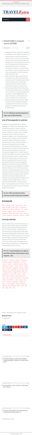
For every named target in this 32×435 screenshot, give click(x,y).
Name (3, 276)
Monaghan (5, 213)
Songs (20, 280)
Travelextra (6, 48)
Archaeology (23, 260)
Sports (4, 282)
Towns (4, 283)
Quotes (12, 278)
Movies (19, 274)
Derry (3, 207)
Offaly (10, 213)
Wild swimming (12, 285)
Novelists (12, 276)
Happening (15, 268)
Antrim (3, 205)
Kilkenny (17, 209)
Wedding (4, 285)
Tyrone (4, 215)
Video (8, 283)
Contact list (15, 264)
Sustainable (15, 282)
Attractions (5, 262)
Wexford (22, 215)
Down (12, 207)
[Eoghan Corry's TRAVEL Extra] (16, 12)
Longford (9, 211)
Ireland (28, 48)
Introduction (5, 260)
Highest (26, 268)
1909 (7, 288)
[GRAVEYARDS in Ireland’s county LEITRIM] (16, 32)
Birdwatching (17, 262)
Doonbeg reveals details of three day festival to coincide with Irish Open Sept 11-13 (15, 411)
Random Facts (18, 278)
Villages (12, 283)
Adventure (11, 260)
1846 (26, 285)
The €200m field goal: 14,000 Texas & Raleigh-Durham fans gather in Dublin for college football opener (15, 360)
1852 (3, 288)
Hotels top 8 (24, 270)
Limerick (4, 211)
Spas (24, 280)
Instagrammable (17, 272)
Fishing (16, 266)
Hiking (3, 270)
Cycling (21, 264)
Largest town (5, 274)
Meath (22, 211)
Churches (9, 264)
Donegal (8, 207)
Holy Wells (13, 270)
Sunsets (9, 282)
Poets (3, 278)
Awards (10, 262)
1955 (10, 288)
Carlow (13, 205)
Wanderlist (23, 283)
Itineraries (24, 272)
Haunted (21, 268)
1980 (13, 288)
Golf (3, 268)
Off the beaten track (20, 276)
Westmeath (16, 215)
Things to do (22, 282)
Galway (4, 209)
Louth (14, 211)
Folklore (21, 266)
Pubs (7, 278)
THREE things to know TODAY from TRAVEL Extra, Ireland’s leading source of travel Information (16, 4)
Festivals (11, 266)
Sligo (21, 213)
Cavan (17, 205)
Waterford (9, 215)
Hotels (18, 270)
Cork (25, 205)
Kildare (12, 209)
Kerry (8, 209)
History (8, 270)
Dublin (17, 207)
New (7, 276)
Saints (16, 280)
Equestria (4, 266)
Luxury (11, 274)
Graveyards (8, 268)
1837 (22, 285)
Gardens (26, 266)
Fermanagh (22, 207)
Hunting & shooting (7, 272)
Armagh (8, 205)
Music (23, 274)
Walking (17, 283)
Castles (4, 264)
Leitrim (26, 209)
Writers (18, 285)
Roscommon (16, 213)
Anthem (17, 260)
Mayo (18, 211)
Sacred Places (10, 280)
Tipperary (26, 213)
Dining (25, 264)
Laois (22, 209)
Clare (21, 205)
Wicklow (27, 215)
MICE (15, 274)
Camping (23, 262)
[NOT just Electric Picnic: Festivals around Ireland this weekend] (16, 374)
